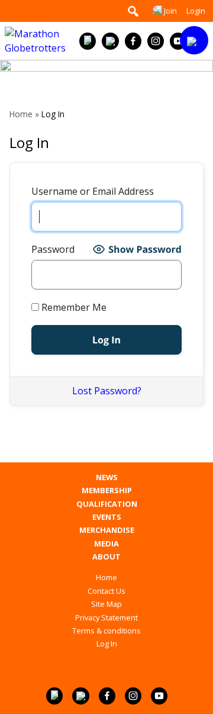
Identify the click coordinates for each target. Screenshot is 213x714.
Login (195, 10)
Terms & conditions (106, 630)
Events (106, 517)
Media (106, 543)
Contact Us (106, 591)
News (107, 477)
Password (53, 249)
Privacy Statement (106, 617)
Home (21, 114)
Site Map (106, 604)
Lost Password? (106, 390)
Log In (106, 643)
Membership (107, 490)
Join (170, 10)
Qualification (106, 504)
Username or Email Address (92, 191)
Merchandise (106, 530)
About (106, 556)
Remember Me (72, 307)
